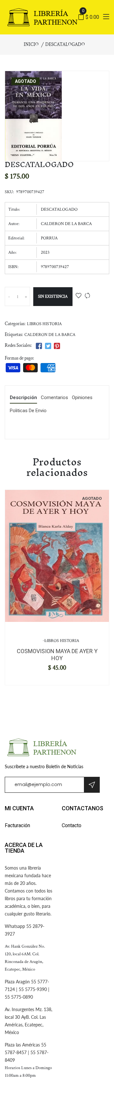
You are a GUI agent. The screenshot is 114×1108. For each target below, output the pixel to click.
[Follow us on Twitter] (47, 346)
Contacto (71, 825)
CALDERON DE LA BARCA (49, 335)
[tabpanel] (57, 556)
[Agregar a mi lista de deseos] (78, 296)
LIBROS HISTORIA (44, 324)
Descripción (23, 397)
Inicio (31, 44)
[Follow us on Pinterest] (57, 346)
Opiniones (82, 397)
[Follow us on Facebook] (38, 346)
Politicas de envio (28, 410)
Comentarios (54, 397)
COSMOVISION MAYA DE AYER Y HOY (57, 654)
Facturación (17, 825)
